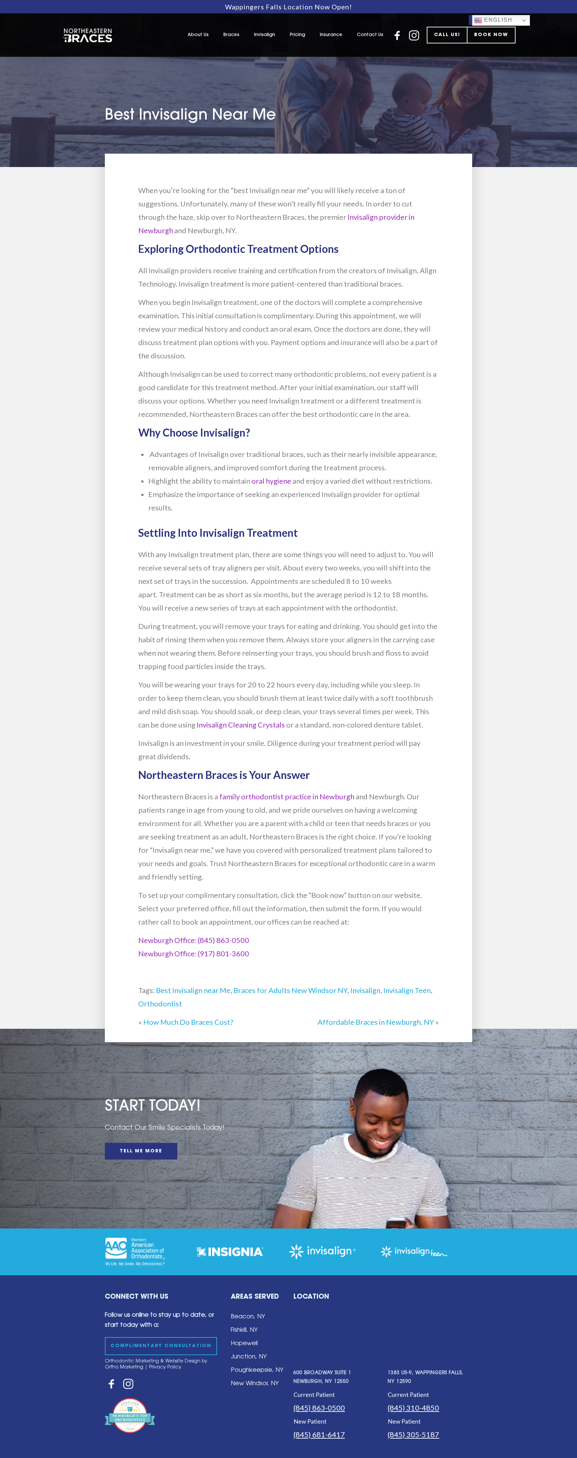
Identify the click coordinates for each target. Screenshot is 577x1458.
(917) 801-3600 (223, 953)
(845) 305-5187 (413, 1434)
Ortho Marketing (124, 1367)
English (497, 20)
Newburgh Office (166, 940)
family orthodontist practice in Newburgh (286, 796)
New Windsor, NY (255, 1384)
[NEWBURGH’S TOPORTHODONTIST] (130, 1437)
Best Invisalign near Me (193, 990)
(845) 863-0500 (223, 940)
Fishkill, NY (244, 1330)
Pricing (297, 35)
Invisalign (264, 35)
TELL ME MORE (141, 1151)
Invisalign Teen (407, 990)
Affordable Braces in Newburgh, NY (376, 1021)
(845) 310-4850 (413, 1407)
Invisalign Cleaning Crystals (241, 724)
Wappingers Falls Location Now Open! (288, 7)
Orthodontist (160, 1003)
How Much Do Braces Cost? (188, 1021)
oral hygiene (271, 480)
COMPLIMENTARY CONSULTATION (161, 1346)
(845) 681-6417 (319, 1434)
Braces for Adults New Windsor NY (290, 990)
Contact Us (370, 35)
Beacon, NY (248, 1317)
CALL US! (447, 35)
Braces (231, 35)
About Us (198, 35)
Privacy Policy (165, 1367)
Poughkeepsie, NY (257, 1370)
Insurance (331, 35)
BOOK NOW (491, 35)
